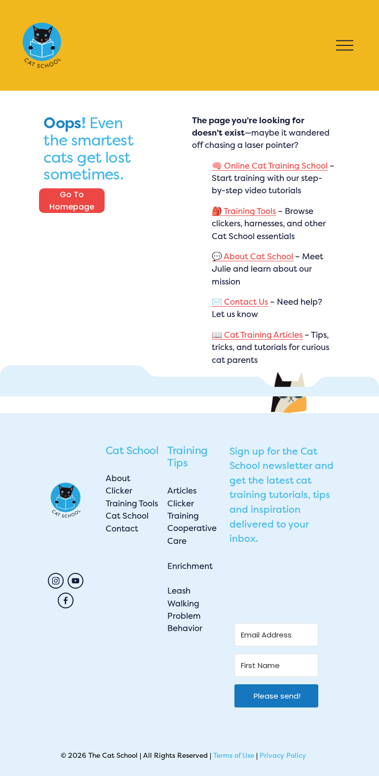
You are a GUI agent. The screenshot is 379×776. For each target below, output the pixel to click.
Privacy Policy (283, 755)
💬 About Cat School (252, 256)
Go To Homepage (71, 200)
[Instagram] (56, 581)
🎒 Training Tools (244, 211)
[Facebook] (66, 600)
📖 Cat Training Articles (257, 334)
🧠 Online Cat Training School (270, 165)
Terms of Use (233, 755)
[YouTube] (75, 581)
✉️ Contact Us (240, 301)
